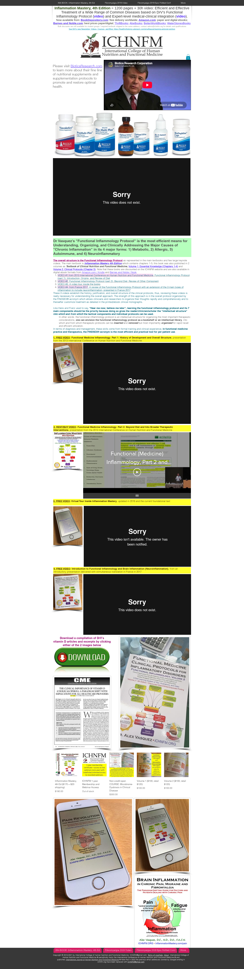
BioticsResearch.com (86, 66)
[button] (188, 57)
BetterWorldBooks (155, 23)
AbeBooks (136, 23)
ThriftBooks (121, 23)
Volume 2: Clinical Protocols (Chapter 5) (74, 269)
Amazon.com (147, 20)
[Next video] (185, 462)
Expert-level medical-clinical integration (143, 16)
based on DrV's (153, 12)
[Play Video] (137, 472)
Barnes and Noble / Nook (123, 272)
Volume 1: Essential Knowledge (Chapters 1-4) (153, 266)
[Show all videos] (137, 496)
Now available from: (68, 20)
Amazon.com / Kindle (93, 272)
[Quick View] (67, 765)
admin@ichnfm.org (155, 26)
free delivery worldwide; (124, 20)
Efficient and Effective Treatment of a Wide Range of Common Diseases (125, 10)
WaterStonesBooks (179, 23)
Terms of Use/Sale (155, 955)
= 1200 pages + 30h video (104, 8)
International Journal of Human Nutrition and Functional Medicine (92, 959)
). (187, 16)
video (181, 16)
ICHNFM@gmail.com (138, 955)
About (166, 955)
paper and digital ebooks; (172, 20)
